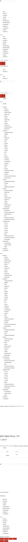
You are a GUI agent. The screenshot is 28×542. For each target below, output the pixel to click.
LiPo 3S (6, 226)
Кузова (6, 165)
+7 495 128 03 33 (4, 66)
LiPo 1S (6, 223)
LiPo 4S (6, 228)
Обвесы (6, 183)
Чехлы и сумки (7, 244)
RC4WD (6, 143)
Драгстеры (6, 119)
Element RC (6, 137)
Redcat (5, 145)
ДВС (5, 166)
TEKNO (5, 146)
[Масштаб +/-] (15, 539)
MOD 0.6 (16, 445)
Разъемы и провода (9, 217)
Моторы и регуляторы (9, 212)
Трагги (5, 116)
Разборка (5, 26)
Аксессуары (5, 24)
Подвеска (6, 159)
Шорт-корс (6, 114)
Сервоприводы (8, 213)
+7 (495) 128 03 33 (4, 492)
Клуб (4, 11)
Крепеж (6, 174)
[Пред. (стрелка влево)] (2, 541)
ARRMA (6, 134)
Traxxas (6, 148)
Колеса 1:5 (6, 199)
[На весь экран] (10, 539)
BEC (5, 215)
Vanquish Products (8, 132)
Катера (6, 123)
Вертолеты (6, 128)
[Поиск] (2, 63)
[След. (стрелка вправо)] (6, 541)
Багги (5, 194)
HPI (5, 154)
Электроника (6, 20)
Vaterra (6, 150)
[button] (14, 35)
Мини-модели (7, 204)
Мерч (5, 246)
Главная (2, 406)
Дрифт (6, 117)
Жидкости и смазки (9, 170)
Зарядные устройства (9, 219)
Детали (4, 447)
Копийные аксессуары (9, 181)
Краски (6, 168)
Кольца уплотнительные (10, 175)
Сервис (4, 29)
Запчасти (5, 15)
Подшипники (7, 161)
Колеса (4, 18)
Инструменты (7, 177)
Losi (5, 141)
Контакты (5, 31)
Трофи (5, 108)
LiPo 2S (6, 224)
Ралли (5, 121)
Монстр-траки (7, 112)
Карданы (6, 163)
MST (5, 152)
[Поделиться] (6, 539)
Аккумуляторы (6, 22)
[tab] (15, 448)
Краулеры (6, 110)
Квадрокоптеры (8, 126)
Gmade (5, 139)
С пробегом (5, 27)
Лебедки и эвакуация (9, 186)
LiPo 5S (6, 230)
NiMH (5, 233)
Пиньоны (6, 157)
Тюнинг (4, 17)
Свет (5, 184)
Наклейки (6, 172)
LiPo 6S (6, 232)
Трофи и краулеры (8, 190)
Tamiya (5, 155)
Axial (5, 136)
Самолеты (6, 125)
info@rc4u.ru (3, 495)
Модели (5, 13)
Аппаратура (7, 210)
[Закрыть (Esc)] (2, 539)
